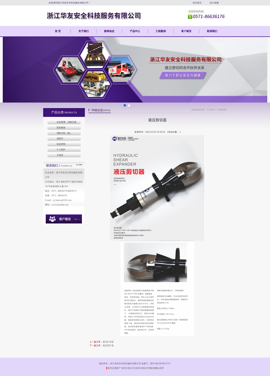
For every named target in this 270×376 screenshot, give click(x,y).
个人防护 (61, 149)
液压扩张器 (108, 342)
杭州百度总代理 (143, 368)
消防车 (60, 138)
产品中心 (135, 31)
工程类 (60, 155)
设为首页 (197, 2)
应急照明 (61, 144)
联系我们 (212, 31)
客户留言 (186, 31)
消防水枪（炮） (64, 133)
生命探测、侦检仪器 (66, 122)
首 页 (58, 31)
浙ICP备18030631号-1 (160, 363)
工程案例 (161, 31)
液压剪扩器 (108, 345)
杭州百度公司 (128, 368)
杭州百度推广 (114, 368)
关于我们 (83, 31)
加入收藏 (214, 2)
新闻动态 (109, 31)
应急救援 (61, 127)
